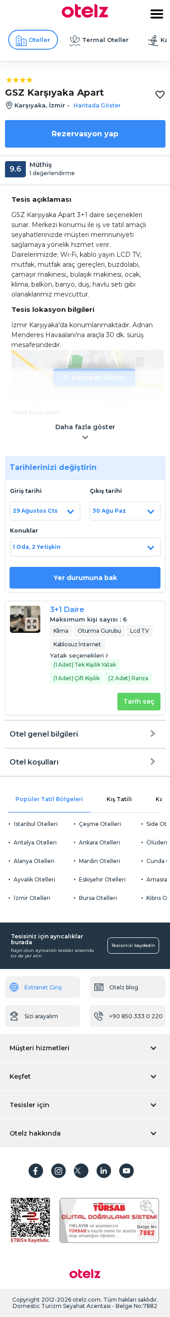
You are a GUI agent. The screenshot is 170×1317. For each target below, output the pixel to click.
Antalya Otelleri (35, 842)
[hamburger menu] (157, 14)
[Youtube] (126, 1171)
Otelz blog (123, 987)
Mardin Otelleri (99, 861)
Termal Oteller (105, 39)
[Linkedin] (104, 1171)
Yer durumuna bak (85, 578)
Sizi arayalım (41, 1016)
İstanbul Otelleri (36, 824)
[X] (81, 1171)
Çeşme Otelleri (100, 824)
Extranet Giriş (43, 987)
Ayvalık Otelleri (34, 879)
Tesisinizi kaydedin (133, 945)
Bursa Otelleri (98, 898)
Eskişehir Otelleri (102, 879)
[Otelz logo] (85, 15)
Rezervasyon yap (85, 134)
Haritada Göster (99, 377)
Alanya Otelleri (34, 861)
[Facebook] (36, 1171)
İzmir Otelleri (32, 898)
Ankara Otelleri (99, 842)
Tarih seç (139, 701)
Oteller (39, 39)
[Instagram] (58, 1171)
